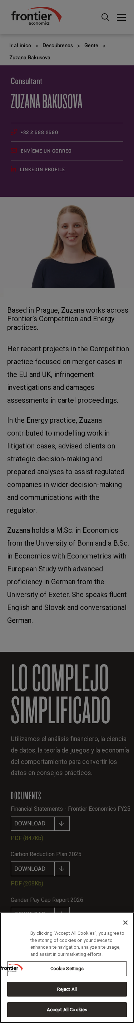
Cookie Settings (67, 968)
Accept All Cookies (67, 1009)
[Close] (125, 922)
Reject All (67, 989)
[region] (67, 968)
